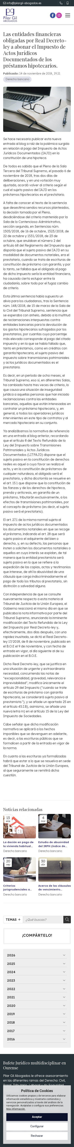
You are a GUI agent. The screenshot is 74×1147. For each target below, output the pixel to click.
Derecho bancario (17, 79)
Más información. (15, 1109)
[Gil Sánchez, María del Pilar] (10, 15)
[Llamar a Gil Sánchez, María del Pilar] (61, 3)
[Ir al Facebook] (52, 15)
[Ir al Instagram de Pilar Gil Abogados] (59, 15)
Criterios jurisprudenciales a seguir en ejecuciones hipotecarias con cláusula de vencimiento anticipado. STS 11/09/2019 (18, 887)
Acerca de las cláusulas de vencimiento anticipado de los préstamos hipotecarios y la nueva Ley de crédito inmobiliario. (54, 887)
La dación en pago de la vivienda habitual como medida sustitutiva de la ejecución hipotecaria (18, 844)
